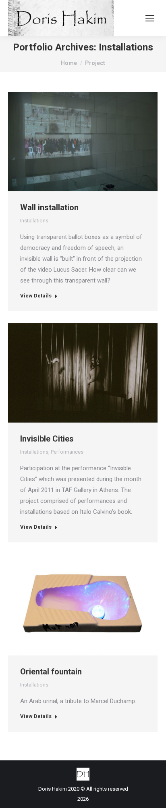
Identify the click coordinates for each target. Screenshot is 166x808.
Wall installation (49, 207)
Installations (34, 221)
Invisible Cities (47, 439)
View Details (36, 296)
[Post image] (83, 141)
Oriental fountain (51, 671)
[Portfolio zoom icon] (72, 142)
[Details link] (94, 142)
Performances (67, 452)
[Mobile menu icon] (150, 18)
